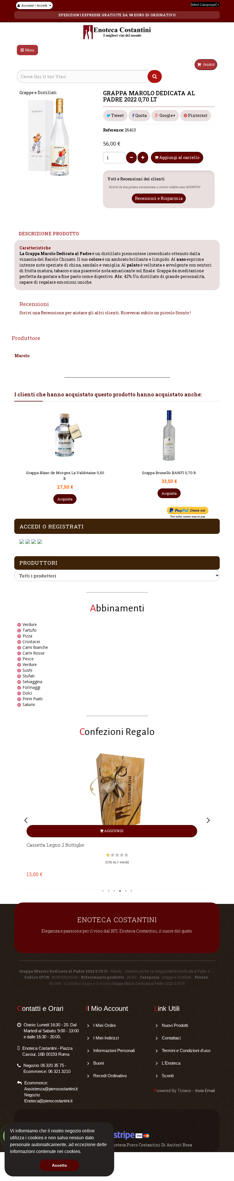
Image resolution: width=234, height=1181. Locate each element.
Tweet (117, 115)
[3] (117, 855)
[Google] (28, 541)
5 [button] (125, 891)
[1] (108, 855)
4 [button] (120, 891)
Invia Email (205, 1090)
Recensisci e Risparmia (159, 198)
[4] (122, 855)
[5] (126, 855)
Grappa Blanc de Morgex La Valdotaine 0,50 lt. (169, 475)
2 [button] (108, 891)
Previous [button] (26, 820)
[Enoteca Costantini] (117, 32)
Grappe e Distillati (95, 983)
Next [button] (208, 820)
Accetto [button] (59, 1165)
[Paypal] (40, 541)
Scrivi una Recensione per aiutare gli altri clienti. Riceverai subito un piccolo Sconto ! (105, 312)
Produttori (38, 562)
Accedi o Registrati (51, 526)
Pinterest (197, 115)
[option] (117, 819)
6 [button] (131, 891)
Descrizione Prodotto (49, 233)
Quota (140, 115)
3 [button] (114, 891)
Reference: (113, 130)
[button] (83, 1152)
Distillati (71, 983)
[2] (112, 855)
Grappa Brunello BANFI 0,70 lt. (65, 472)
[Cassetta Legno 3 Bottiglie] (117, 795)
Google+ (167, 115)
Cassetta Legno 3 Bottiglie (55, 845)
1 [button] (103, 891)
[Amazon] (34, 541)
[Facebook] (22, 541)
